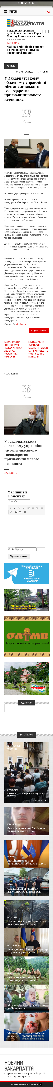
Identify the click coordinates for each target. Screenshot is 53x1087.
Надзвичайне (12, 917)
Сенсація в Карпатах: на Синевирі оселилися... (23, 978)
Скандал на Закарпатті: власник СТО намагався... (24, 890)
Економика (11, 857)
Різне (9, 1029)
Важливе (10, 973)
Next (47, 31)
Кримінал (10, 885)
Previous (44, 31)
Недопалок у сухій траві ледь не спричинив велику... (26, 922)
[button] (10, 508)
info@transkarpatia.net (20, 1076)
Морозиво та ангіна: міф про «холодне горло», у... (26, 1034)
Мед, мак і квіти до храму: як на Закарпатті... (26, 1006)
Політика (21, 324)
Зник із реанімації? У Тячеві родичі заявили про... (26, 829)
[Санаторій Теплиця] (26, 678)
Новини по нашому (14, 945)
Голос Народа (11, 824)
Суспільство (12, 790)
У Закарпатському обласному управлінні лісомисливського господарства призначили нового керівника (24, 452)
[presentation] (10, 508)
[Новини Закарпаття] (26, 22)
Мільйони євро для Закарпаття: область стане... (26, 862)
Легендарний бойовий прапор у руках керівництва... (27, 950)
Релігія (9, 1001)
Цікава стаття (39, 331)
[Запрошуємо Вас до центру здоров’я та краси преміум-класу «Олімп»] (27, 636)
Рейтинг (44, 71)
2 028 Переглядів (26, 71)
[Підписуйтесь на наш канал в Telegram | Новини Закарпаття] (26, 573)
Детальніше (10, 473)
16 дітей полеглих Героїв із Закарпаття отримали (25, 794)
